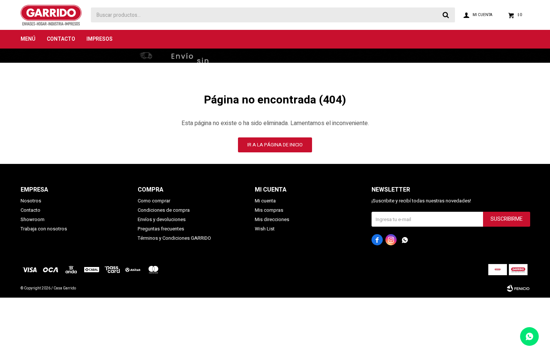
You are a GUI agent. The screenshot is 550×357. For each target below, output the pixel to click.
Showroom (33, 219)
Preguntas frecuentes (161, 228)
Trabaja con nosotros (44, 228)
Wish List (265, 228)
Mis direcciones (272, 219)
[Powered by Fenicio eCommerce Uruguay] (518, 288)
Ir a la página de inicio (275, 144)
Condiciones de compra (164, 210)
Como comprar (154, 200)
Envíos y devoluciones (162, 219)
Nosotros (31, 200)
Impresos (99, 39)
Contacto (61, 39)
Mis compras (269, 210)
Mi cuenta (265, 200)
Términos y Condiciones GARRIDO (174, 238)
